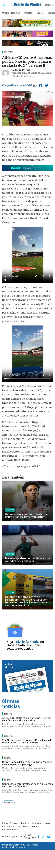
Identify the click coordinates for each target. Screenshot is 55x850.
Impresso (49, 5)
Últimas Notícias (11, 13)
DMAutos (33, 826)
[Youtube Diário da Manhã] (48, 836)
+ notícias (8, 803)
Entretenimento (10, 829)
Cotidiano (36, 823)
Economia (9, 826)
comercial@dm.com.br (13, 836)
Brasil (40, 13)
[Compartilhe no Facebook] (40, 85)
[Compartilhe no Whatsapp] (35, 85)
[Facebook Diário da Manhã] (38, 836)
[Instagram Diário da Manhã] (43, 836)
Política (28, 13)
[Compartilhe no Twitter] (46, 85)
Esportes (21, 826)
